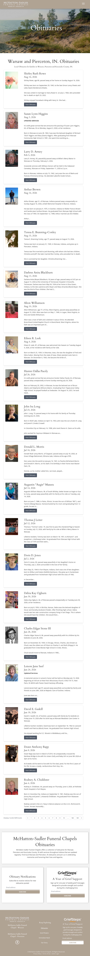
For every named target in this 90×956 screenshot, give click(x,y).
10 (64, 818)
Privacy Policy (37, 954)
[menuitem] (44, 928)
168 (72, 818)
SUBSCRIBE (22, 892)
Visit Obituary (30, 104)
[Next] (81, 818)
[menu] (83, 3)
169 (77, 818)
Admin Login (55, 954)
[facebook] (17, 942)
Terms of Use (46, 954)
